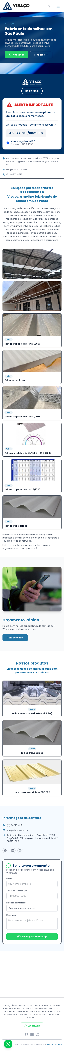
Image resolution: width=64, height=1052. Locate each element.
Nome (10, 879)
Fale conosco (15, 637)
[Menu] (58, 6)
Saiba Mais (32, 91)
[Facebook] (26, 1034)
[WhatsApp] (8, 1044)
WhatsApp (18, 54)
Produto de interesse (16, 903)
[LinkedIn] (32, 1034)
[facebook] (5, 850)
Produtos (39, 54)
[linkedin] (13, 850)
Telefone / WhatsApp (17, 891)
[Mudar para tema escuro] (49, 6)
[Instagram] (37, 1034)
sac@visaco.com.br (16, 169)
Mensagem (11, 915)
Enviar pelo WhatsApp (34, 936)
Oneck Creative (54, 1044)
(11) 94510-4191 (14, 174)
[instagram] (20, 850)
